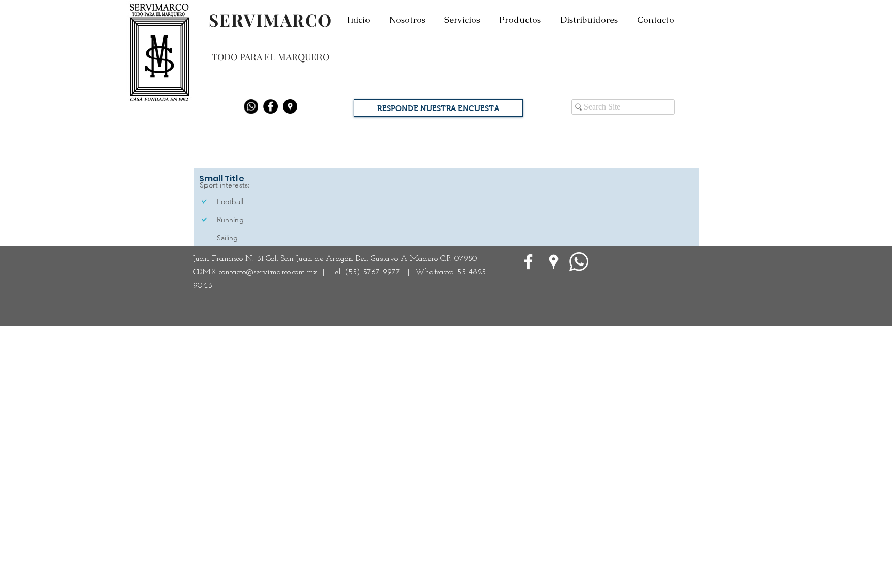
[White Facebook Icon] (528, 262)
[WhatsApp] (579, 262)
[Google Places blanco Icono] (554, 262)
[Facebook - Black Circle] (270, 106)
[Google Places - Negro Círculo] (290, 106)
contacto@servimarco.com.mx (268, 272)
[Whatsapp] (251, 106)
